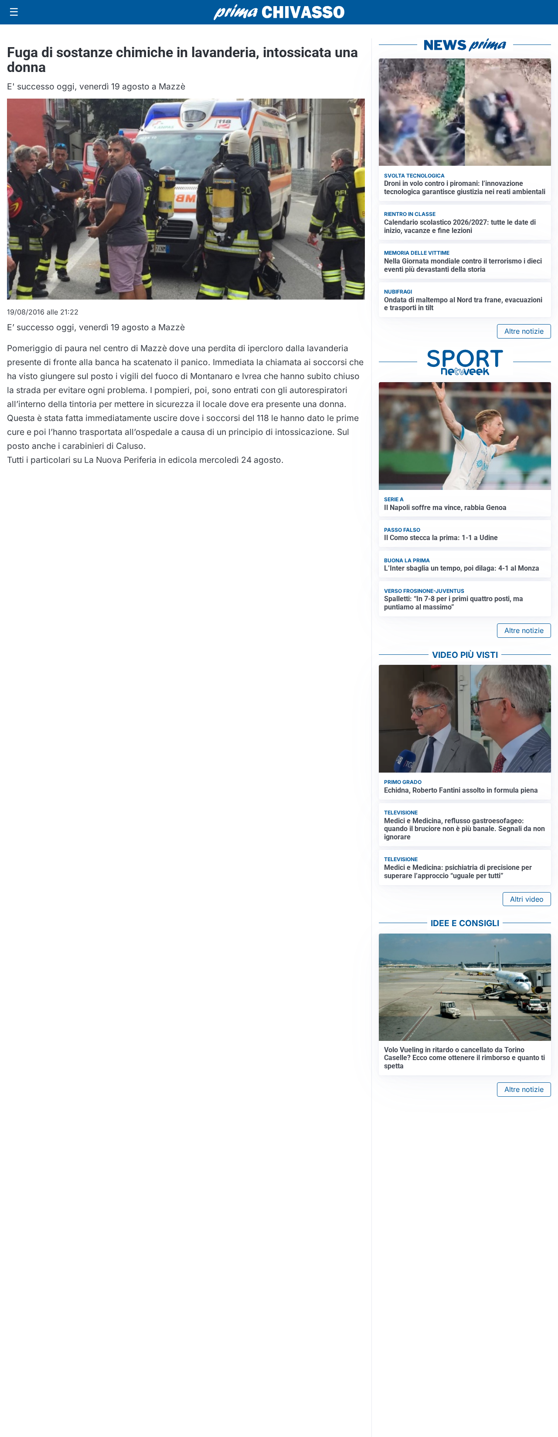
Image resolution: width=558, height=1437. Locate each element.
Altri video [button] (527, 899)
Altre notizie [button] (524, 331)
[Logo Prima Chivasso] (279, 12)
